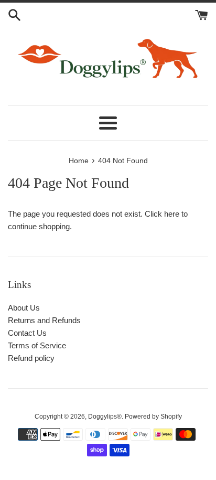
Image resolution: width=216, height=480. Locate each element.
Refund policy (31, 358)
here (171, 213)
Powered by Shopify (153, 416)
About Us (24, 307)
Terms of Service (37, 345)
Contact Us (27, 332)
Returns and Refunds (44, 320)
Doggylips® (105, 416)
